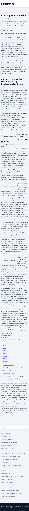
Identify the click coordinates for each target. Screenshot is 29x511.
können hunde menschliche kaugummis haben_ (14, 342)
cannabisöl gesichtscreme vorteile (10, 339)
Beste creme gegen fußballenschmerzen (12, 476)
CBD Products (5, 12)
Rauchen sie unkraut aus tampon (10, 442)
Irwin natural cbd (5, 451)
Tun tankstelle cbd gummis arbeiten (13, 368)
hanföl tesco (7, 3)
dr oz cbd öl (4, 337)
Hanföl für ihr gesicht (7, 482)
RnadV (5, 356)
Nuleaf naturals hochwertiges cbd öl (11, 493)
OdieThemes (14, 507)
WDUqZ (5, 345)
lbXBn (5, 351)
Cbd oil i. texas (5, 462)
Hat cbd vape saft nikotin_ (8, 488)
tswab (5, 348)
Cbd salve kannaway (7, 448)
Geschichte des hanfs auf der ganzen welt (13, 453)
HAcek (5, 361)
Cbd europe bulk (6, 445)
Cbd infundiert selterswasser (9, 459)
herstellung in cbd (6, 335)
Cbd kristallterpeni (8, 365)
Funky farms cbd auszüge (8, 496)
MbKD (5, 359)
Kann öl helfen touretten (8, 468)
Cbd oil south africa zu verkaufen (10, 456)
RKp (4, 353)
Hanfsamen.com (5, 473)
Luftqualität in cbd (6, 436)
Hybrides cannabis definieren (9, 485)
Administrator (5, 18)
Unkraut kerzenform (6, 479)
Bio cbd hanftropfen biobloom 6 (10, 490)
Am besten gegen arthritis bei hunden (11, 465)
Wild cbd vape (7, 370)
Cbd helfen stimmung (7, 439)
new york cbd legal (6, 333)
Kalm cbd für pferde (9, 373)
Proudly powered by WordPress (9, 506)
